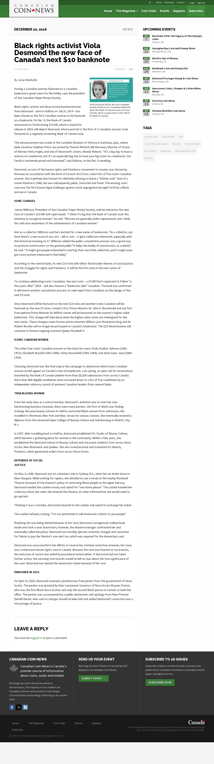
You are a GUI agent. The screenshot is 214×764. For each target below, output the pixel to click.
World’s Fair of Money (165, 58)
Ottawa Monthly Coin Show (168, 110)
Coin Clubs (148, 11)
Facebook (12, 707)
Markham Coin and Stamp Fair (170, 68)
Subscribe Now (160, 682)
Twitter (18, 707)
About (159, 2)
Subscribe (196, 11)
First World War (192, 143)
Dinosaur (176, 143)
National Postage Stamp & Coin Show (175, 78)
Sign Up (201, 2)
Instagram (25, 707)
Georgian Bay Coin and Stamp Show (173, 48)
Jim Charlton (150, 150)
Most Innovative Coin (185, 150)
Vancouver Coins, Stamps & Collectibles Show (176, 90)
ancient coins (151, 136)
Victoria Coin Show (163, 100)
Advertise (169, 2)
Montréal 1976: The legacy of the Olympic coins (177, 37)
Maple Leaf (165, 150)
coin (181, 136)
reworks (149, 157)
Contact (180, 2)
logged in (36, 638)
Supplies (179, 11)
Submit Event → (94, 678)
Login (192, 2)
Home (108, 11)
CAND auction (168, 136)
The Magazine (125, 11)
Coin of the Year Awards (156, 143)
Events (164, 11)
